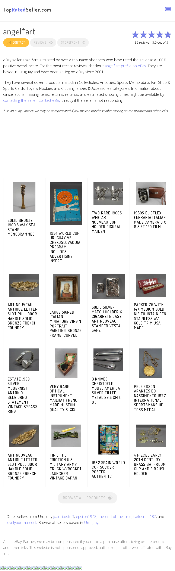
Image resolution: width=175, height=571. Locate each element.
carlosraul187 (144, 516)
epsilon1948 (86, 516)
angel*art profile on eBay (125, 65)
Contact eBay (49, 100)
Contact (19, 42)
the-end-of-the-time (114, 516)
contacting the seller (20, 100)
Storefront (70, 42)
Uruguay (91, 522)
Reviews (40, 42)
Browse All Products (84, 498)
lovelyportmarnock (21, 522)
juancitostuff (63, 516)
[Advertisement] (87, 148)
